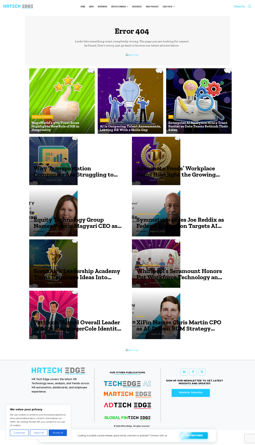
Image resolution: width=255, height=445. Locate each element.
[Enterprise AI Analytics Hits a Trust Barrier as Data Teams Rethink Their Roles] (199, 101)
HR (171, 116)
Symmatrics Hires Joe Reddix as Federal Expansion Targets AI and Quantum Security (180, 223)
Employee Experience (42, 116)
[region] (38, 422)
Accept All (58, 432)
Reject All (39, 432)
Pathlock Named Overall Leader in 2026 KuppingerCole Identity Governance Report (77, 325)
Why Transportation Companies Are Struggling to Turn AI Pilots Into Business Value (74, 171)
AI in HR (104, 120)
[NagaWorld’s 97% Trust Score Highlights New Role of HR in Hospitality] (62, 101)
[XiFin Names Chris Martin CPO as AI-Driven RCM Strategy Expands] (156, 315)
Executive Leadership (148, 214)
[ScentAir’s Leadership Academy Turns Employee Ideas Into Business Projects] (53, 263)
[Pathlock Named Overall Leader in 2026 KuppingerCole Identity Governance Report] (53, 315)
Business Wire (142, 334)
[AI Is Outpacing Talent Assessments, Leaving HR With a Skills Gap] (130, 101)
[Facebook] (193, 372)
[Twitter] (202, 372)
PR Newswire (39, 180)
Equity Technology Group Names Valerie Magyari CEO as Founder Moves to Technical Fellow (75, 223)
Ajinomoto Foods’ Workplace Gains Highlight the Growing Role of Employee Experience (176, 171)
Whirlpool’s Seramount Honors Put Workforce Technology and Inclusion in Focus (179, 274)
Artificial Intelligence (45, 163)
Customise (19, 432)
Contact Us (239, 6)
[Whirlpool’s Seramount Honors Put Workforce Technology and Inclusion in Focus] (156, 263)
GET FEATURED (194, 435)
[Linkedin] (184, 372)
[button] (249, 6)
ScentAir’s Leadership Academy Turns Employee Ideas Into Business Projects (77, 274)
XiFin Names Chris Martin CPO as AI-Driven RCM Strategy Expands (178, 325)
